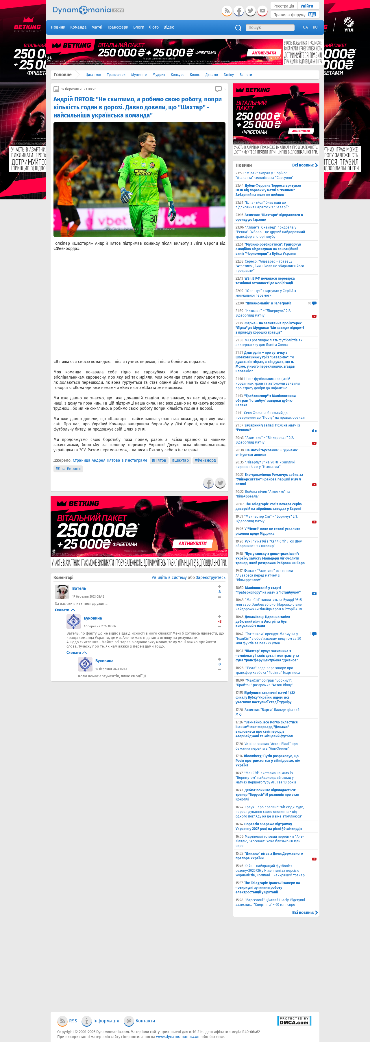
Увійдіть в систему (169, 577)
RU (315, 27)
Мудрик (159, 75)
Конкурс (177, 75)
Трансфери (116, 75)
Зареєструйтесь (210, 577)
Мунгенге (139, 75)
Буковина (93, 618)
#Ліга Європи (68, 468)
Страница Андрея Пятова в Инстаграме (110, 460)
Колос (195, 75)
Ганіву (229, 75)
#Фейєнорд (205, 460)
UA (305, 27)
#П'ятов (159, 460)
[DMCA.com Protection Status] (294, 1024)
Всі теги (246, 75)
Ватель (79, 588)
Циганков (93, 75)
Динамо (212, 75)
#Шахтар (180, 460)
